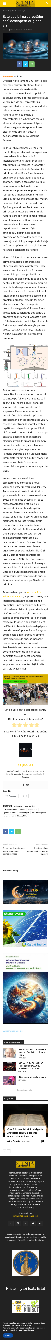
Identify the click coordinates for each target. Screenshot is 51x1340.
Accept (7, 1335)
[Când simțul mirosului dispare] (9, 1080)
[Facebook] (23, 785)
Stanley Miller (22, 816)
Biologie (21, 10)
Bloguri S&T (9, 1098)
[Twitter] (33, 1223)
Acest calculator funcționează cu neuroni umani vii (37, 851)
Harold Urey (32, 809)
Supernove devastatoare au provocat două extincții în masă (14, 851)
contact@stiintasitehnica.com (25, 1216)
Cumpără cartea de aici (13, 1031)
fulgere (22, 809)
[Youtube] (27, 785)
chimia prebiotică (10, 809)
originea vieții (9, 816)
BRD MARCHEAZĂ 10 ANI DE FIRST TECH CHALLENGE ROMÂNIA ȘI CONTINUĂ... (30, 1066)
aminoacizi (18, 806)
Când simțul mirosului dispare (32, 1077)
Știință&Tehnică (15, 30)
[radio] (14, 725)
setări (32, 1330)
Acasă (5, 10)
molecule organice (39, 813)
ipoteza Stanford (10, 813)
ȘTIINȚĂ (13, 10)
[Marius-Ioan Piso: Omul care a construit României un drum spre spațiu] (9, 1052)
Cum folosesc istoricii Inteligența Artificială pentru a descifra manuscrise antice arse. (25, 1133)
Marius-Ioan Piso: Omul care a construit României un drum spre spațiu (33, 1052)
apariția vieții (30, 806)
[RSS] (25, 1223)
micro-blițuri (24, 813)
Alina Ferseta (13, 1141)
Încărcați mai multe (24, 1090)
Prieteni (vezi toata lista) (25, 1288)
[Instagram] (18, 1223)
